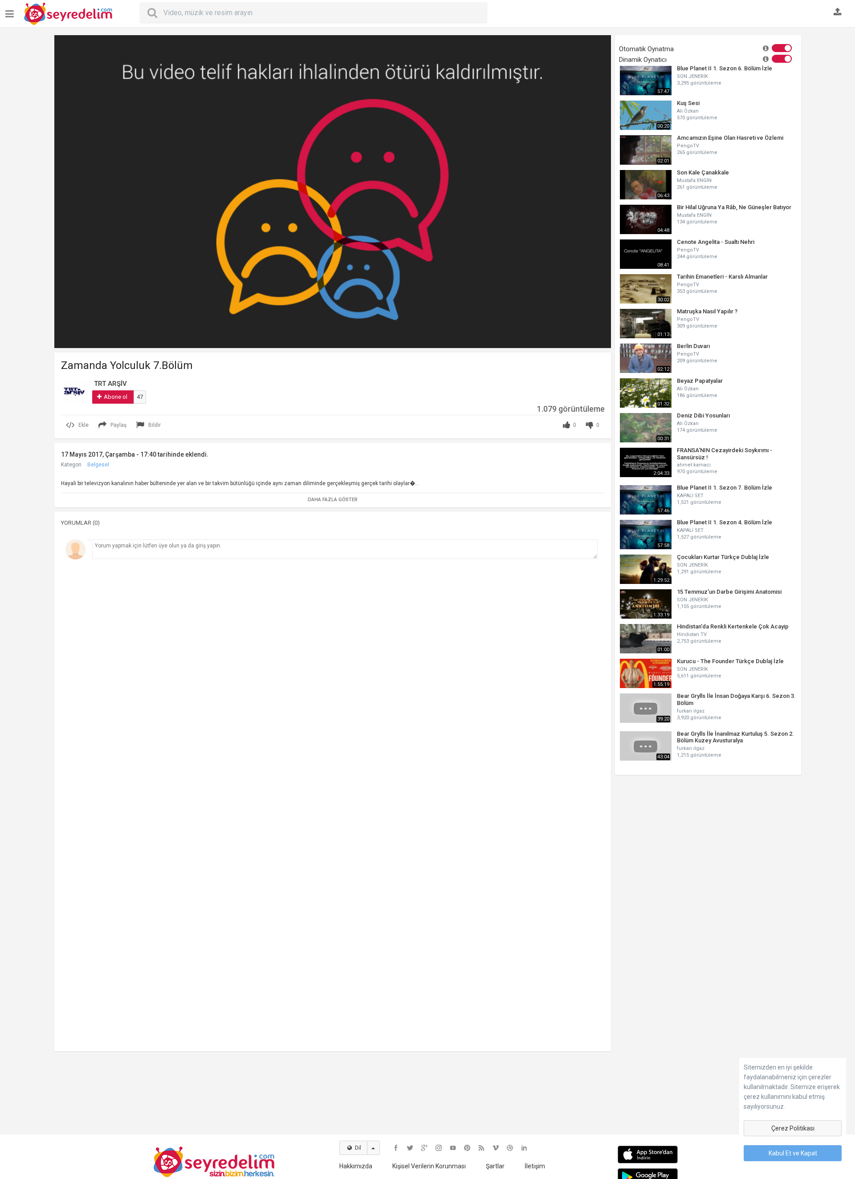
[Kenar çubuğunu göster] (11, 10)
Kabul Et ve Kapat (793, 1153)
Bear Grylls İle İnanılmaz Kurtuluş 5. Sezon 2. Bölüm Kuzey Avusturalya (735, 737)
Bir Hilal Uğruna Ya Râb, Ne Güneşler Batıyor (734, 207)
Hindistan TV (692, 634)
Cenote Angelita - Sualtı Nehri (715, 242)
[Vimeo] (496, 1148)
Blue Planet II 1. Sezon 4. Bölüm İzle (724, 522)
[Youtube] (453, 1148)
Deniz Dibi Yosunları (703, 415)
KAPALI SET (690, 495)
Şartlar (495, 1166)
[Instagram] (439, 1148)
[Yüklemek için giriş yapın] (838, 12)
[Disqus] (332, 686)
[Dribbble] (510, 1148)
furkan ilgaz (690, 711)
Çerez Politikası (792, 1128)
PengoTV (688, 146)
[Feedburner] (481, 1148)
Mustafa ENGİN (694, 180)
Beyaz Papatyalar (700, 380)
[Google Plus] (424, 1148)
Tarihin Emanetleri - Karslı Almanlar (722, 276)
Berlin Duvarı (693, 346)
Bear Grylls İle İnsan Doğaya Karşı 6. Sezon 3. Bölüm (736, 699)
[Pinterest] (467, 1148)
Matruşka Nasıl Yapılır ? (707, 311)
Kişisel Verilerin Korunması (429, 1166)
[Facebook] (396, 1148)
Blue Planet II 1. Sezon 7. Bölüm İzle (724, 487)
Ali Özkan (688, 111)
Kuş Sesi (688, 103)
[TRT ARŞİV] (74, 391)
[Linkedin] (524, 1148)
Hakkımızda (355, 1166)
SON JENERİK (692, 76)
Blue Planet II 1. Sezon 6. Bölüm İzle (724, 68)
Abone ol (115, 396)
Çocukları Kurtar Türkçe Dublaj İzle (723, 557)
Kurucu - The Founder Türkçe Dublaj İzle (730, 661)
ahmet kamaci (694, 465)
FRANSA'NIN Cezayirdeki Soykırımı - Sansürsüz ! (724, 454)
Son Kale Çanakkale (703, 172)
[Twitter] (410, 1148)
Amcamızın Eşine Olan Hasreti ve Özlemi (730, 137)
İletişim (535, 1166)
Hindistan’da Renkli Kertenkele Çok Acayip (733, 626)
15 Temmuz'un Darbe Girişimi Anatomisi (729, 591)
